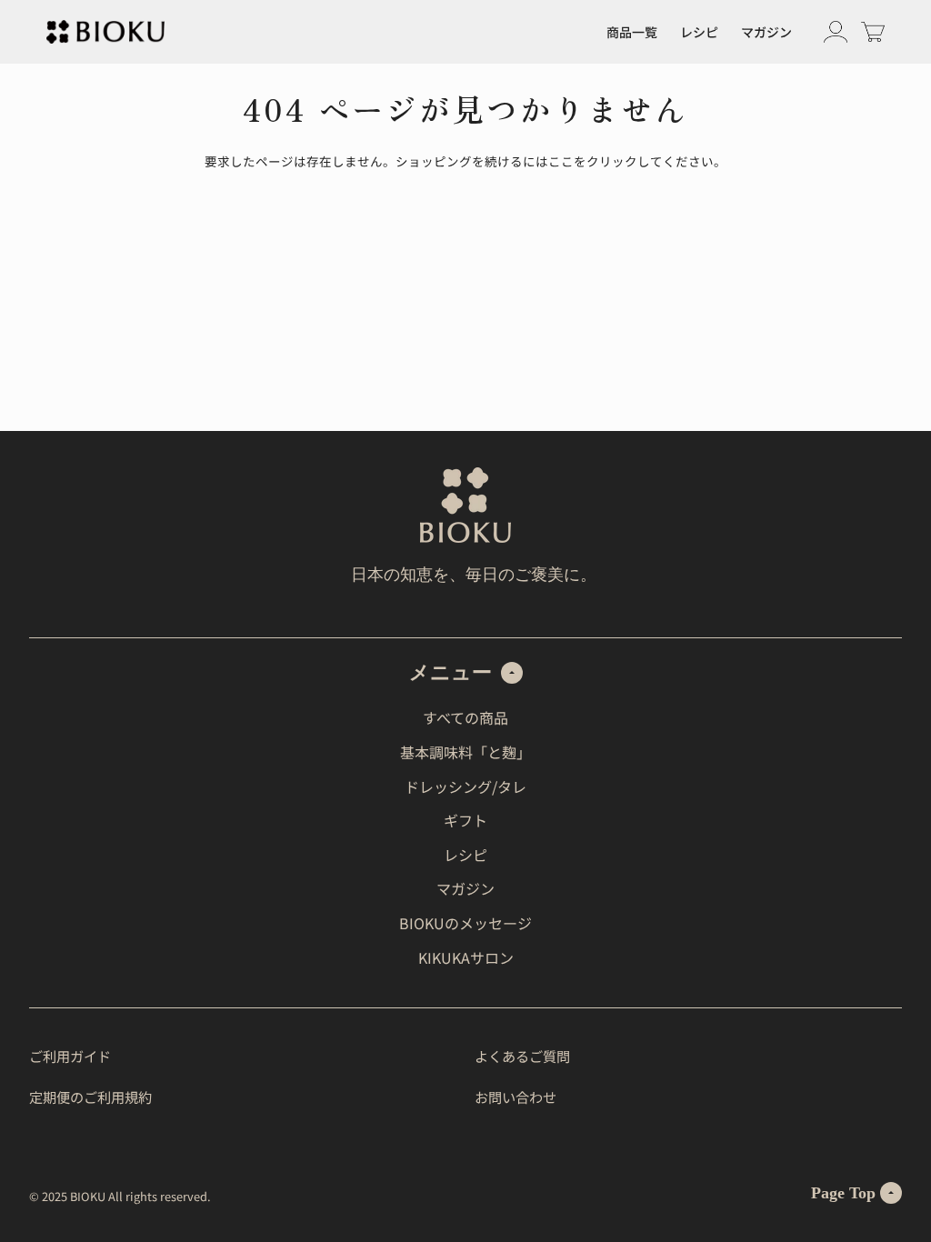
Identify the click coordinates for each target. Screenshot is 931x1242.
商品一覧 (631, 32)
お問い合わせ (515, 1097)
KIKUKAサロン (466, 957)
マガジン (766, 32)
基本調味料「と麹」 (465, 752)
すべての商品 (465, 717)
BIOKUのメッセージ (465, 923)
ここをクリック (592, 161)
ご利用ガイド (70, 1056)
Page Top (843, 1193)
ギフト (465, 820)
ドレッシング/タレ (465, 786)
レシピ (699, 32)
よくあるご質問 (522, 1056)
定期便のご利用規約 (90, 1097)
